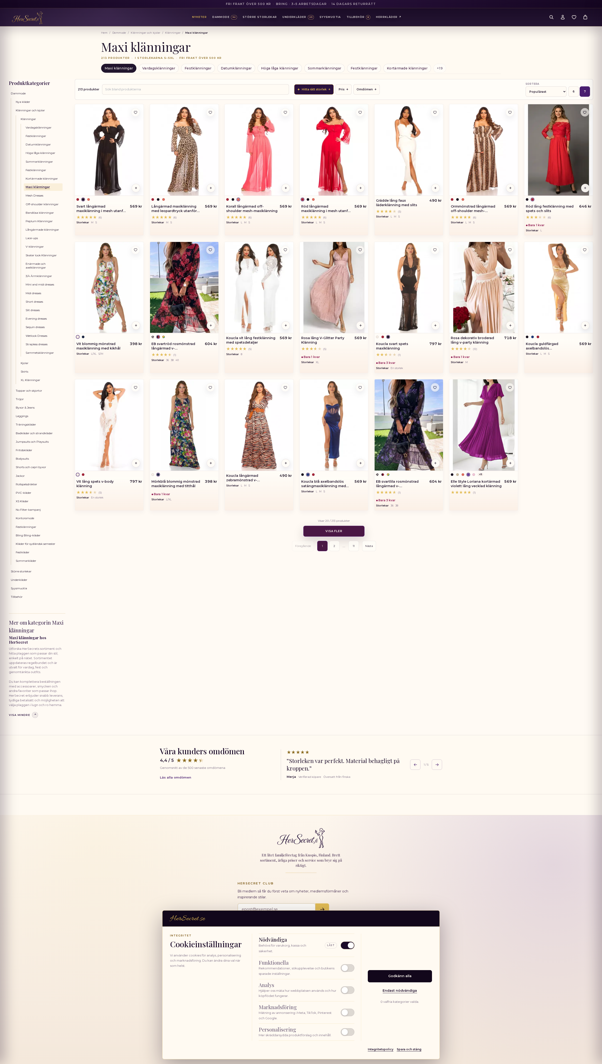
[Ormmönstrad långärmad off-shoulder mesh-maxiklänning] (483, 150)
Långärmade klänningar (42, 229)
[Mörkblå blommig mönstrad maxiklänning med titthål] (184, 425)
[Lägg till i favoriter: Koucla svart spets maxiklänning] (435, 250)
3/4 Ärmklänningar (39, 276)
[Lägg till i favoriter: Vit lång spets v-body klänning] (135, 387)
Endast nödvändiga (400, 990)
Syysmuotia (19, 588)
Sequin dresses (35, 327)
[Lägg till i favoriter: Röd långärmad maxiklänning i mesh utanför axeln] (360, 112)
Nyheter (199, 17)
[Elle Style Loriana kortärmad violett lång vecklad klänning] (483, 425)
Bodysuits (22, 458)
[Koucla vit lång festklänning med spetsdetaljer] (259, 287)
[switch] (306, 968)
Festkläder (22, 552)
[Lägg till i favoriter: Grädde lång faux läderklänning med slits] (435, 112)
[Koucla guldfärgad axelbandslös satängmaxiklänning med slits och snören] (558, 287)
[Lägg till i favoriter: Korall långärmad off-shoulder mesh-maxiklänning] (285, 112)
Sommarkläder (26, 560)
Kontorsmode (25, 518)
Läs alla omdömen (175, 777)
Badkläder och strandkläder (34, 433)
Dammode (119, 32)
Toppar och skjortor (29, 390)
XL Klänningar (30, 380)
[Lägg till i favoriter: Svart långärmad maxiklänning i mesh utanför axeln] (135, 112)
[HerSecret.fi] (27, 18)
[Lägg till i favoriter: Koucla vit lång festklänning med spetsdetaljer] (285, 250)
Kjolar (24, 363)
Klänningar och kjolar (145, 32)
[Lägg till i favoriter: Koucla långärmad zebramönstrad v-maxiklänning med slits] (285, 387)
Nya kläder (23, 102)
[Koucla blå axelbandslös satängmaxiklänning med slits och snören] (334, 425)
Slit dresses (33, 310)
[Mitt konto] (562, 17)
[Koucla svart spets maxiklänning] (409, 287)
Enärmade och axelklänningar (36, 265)
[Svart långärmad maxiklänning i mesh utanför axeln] (109, 150)
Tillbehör (17, 596)
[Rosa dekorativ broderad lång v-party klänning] (483, 287)
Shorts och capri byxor (31, 467)
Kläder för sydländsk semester (35, 544)
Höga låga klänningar (279, 68)
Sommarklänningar (324, 68)
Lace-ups (32, 238)
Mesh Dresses (34, 195)
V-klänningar (35, 246)
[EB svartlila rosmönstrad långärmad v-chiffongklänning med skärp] (409, 425)
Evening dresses (36, 318)
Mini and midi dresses (40, 284)
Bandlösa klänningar (40, 212)
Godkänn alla (400, 976)
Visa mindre (22, 715)
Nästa (369, 546)
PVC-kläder (23, 492)
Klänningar (172, 32)
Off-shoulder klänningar (42, 204)
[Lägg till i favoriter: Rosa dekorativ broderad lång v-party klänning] (510, 250)
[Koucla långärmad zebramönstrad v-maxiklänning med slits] (259, 425)
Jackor (20, 476)
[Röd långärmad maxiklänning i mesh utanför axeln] (334, 150)
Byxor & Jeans (25, 407)
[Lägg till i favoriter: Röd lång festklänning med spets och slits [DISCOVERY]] (585, 112)
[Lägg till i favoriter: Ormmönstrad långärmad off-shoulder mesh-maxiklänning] (510, 112)
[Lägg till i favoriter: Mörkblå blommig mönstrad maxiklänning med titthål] (210, 387)
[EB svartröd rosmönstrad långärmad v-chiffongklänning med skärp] (184, 287)
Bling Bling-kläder (28, 535)
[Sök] (551, 17)
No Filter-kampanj (28, 509)
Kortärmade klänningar (407, 68)
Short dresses (34, 301)
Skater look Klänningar (41, 255)
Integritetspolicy (380, 1049)
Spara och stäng (409, 1049)
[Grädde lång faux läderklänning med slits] (409, 150)
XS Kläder (22, 501)
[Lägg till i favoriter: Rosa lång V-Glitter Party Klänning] (360, 250)
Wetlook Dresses (36, 335)
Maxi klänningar (119, 68)
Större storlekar (21, 571)
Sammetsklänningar (40, 352)
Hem (104, 32)
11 (354, 546)
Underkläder (19, 580)
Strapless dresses (37, 344)
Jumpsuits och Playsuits (32, 441)
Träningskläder (26, 424)
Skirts (24, 371)
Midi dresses (33, 293)
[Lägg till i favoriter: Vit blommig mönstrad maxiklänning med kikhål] (135, 250)
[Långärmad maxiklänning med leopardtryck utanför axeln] (184, 150)
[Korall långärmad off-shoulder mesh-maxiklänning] (259, 150)
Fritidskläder (24, 450)
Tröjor (20, 399)
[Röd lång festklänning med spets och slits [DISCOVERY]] (558, 150)
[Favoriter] (574, 17)
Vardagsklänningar (158, 68)
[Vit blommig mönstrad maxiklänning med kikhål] (109, 287)
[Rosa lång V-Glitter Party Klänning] (334, 287)
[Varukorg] (585, 17)
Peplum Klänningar (39, 221)
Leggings (22, 416)
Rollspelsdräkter (26, 484)
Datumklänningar (236, 68)
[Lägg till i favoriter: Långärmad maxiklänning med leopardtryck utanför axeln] (210, 112)
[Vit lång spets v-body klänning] (109, 425)
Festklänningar (198, 68)
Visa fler (334, 531)
